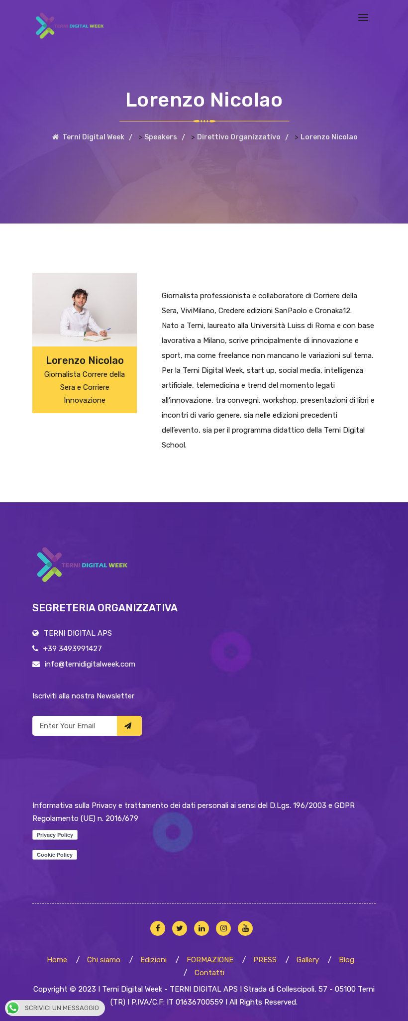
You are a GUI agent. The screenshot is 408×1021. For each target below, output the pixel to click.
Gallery (308, 959)
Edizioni (153, 959)
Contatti (209, 972)
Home (57, 959)
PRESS (265, 959)
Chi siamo (103, 959)
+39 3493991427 (72, 648)
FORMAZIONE (210, 959)
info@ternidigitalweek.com (90, 664)
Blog (346, 959)
